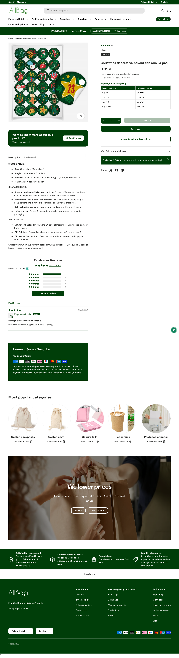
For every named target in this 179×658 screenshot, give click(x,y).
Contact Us (81, 610)
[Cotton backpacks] (23, 418)
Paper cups (123, 437)
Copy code (121, 31)
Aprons (111, 615)
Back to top (89, 574)
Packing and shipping (42, 19)
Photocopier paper (156, 437)
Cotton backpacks (23, 437)
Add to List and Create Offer (137, 139)
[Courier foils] (89, 418)
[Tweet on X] (111, 170)
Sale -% (78, 510)
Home (10, 38)
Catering (99, 19)
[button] (34, 274)
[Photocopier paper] (156, 418)
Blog (42, 24)
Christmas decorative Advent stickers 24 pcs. (31, 38)
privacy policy (82, 599)
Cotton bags (56, 437)
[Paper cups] (122, 418)
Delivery (80, 594)
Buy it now (135, 129)
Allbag (103, 50)
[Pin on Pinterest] (122, 170)
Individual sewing (161, 610)
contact (52, 24)
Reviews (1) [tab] (30, 157)
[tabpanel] (48, 206)
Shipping (115, 74)
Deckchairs (65, 19)
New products (97, 510)
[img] (14, 310)
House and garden (119, 19)
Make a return (82, 615)
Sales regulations (84, 605)
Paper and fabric (16, 19)
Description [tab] (14, 157)
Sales (34, 24)
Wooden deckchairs (117, 605)
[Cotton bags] (56, 418)
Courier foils (89, 437)
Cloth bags (113, 599)
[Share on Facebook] (117, 170)
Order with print (16, 24)
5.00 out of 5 (55, 265)
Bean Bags (83, 19)
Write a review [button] (48, 293)
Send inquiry (75, 138)
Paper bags (113, 594)
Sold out (147, 120)
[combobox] (94, 11)
